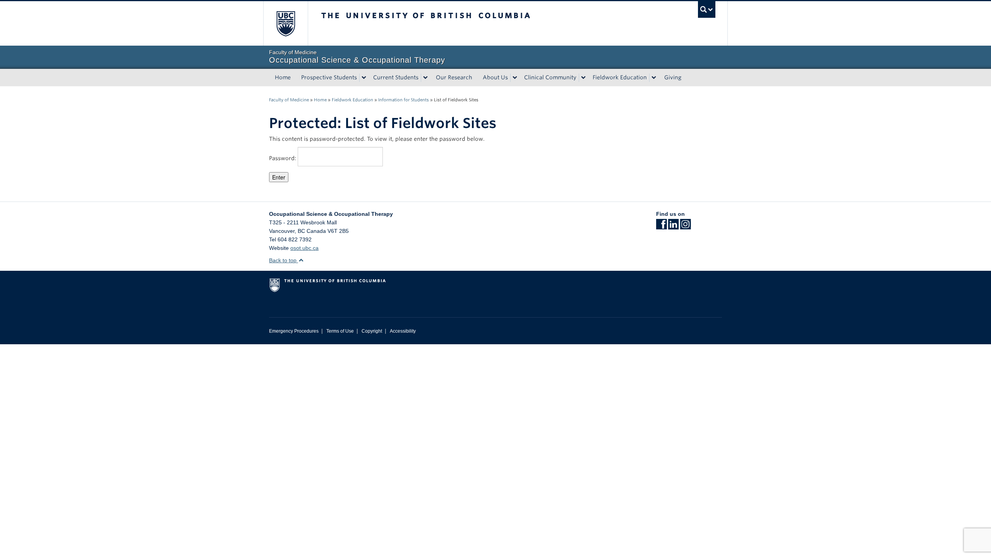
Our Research (454, 77)
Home (283, 77)
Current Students (395, 77)
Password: (283, 158)
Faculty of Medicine (289, 100)
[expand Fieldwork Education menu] (653, 77)
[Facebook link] (661, 227)
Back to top (283, 260)
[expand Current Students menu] (425, 77)
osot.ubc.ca (304, 248)
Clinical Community (550, 77)
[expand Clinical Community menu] (583, 77)
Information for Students (403, 100)
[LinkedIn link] (673, 227)
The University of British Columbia (285, 23)
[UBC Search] (706, 9)
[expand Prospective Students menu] (364, 77)
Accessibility (403, 331)
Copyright (372, 331)
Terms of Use (340, 331)
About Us (495, 77)
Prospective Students (329, 77)
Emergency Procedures (294, 331)
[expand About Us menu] (515, 77)
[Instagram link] (685, 227)
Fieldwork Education (620, 77)
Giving (672, 77)
